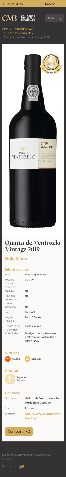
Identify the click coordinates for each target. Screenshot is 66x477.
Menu (51, 18)
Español (50, 3)
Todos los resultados (19, 33)
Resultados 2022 (23, 28)
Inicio (5, 28)
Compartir (16, 431)
